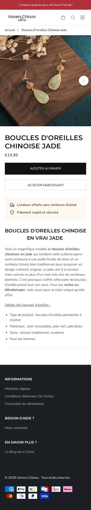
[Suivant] (84, 80)
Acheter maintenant (45, 185)
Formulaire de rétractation (24, 403)
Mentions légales (18, 388)
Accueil (10, 30)
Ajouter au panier (45, 168)
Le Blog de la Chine (19, 452)
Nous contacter (16, 427)
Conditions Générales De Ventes (29, 396)
